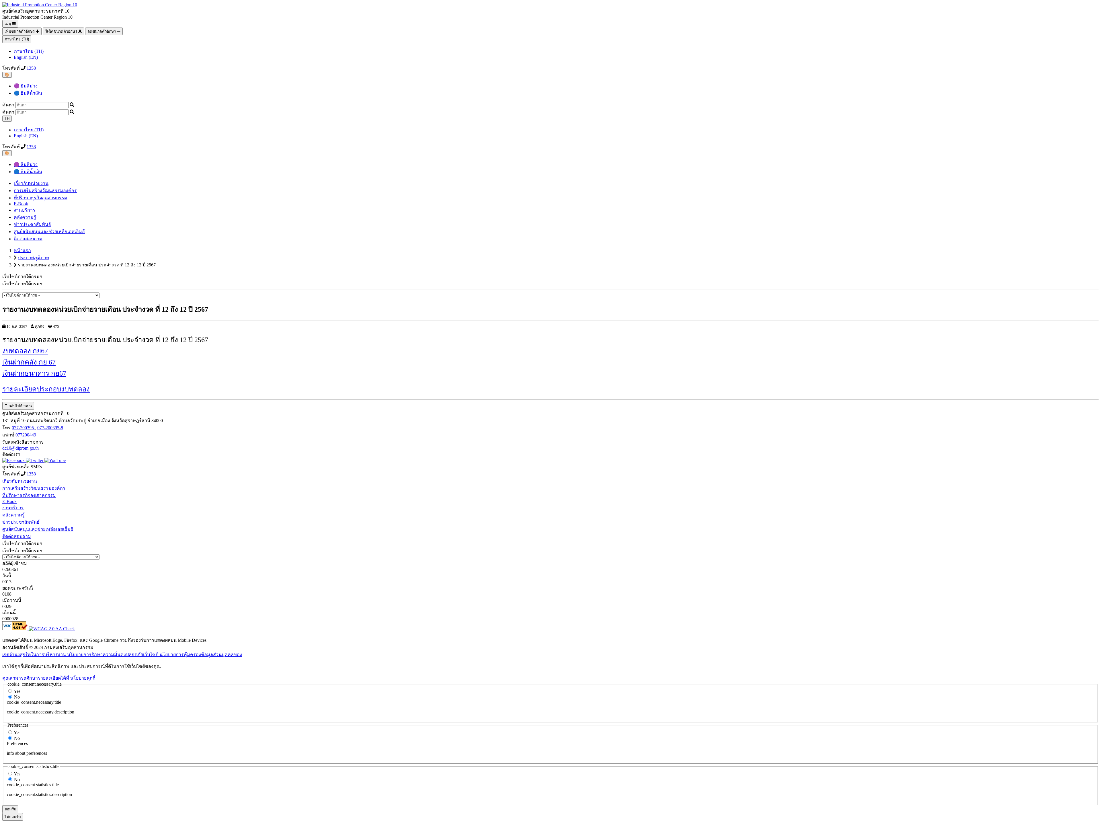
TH (7, 118)
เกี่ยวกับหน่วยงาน (31, 183)
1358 (31, 68)
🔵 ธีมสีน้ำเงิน (28, 93)
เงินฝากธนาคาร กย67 (34, 373)
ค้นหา (8, 104)
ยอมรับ (10, 809)
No (17, 697)
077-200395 (23, 427)
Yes (17, 691)
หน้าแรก (22, 250)
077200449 (25, 434)
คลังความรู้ (25, 217)
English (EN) (26, 57)
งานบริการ (24, 210)
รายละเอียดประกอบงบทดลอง (46, 389)
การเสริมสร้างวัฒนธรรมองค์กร (45, 190)
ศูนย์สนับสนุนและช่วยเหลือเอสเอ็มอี (49, 231)
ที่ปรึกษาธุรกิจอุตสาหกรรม (40, 197)
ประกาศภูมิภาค (33, 257)
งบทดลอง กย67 (25, 351)
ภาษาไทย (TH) (17, 39)
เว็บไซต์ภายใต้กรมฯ (22, 283)
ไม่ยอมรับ (13, 817)
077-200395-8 (50, 427)
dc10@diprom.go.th (20, 448)
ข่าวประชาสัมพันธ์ (32, 224)
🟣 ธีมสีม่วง (26, 85)
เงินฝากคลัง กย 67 (29, 362)
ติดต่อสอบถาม (28, 238)
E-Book (21, 203)
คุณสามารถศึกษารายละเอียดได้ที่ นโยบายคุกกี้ (48, 678)
